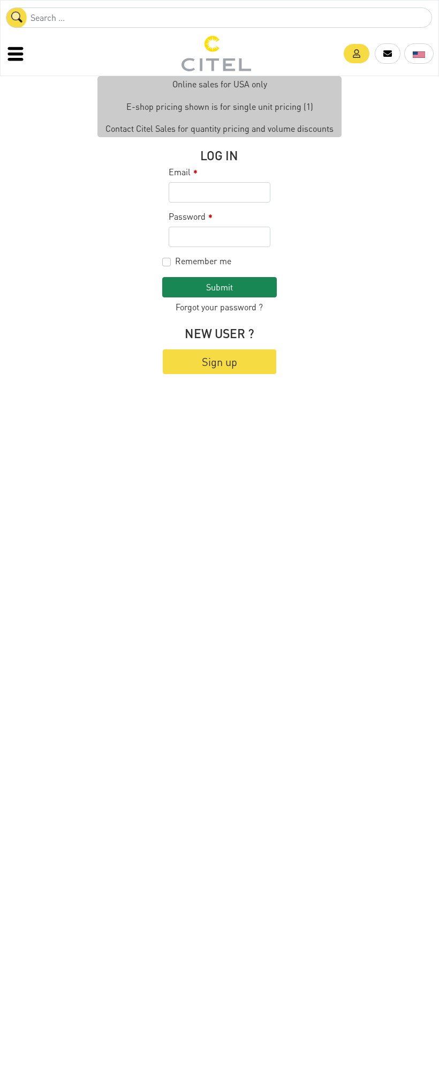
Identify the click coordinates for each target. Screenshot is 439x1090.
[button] (356, 53)
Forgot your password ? (219, 306)
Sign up (219, 362)
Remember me (203, 261)
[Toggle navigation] (17, 53)
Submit (219, 287)
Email (183, 172)
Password (191, 216)
